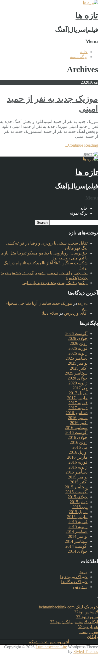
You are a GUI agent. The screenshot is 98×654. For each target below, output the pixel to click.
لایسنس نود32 (86, 612)
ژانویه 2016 (78, 467)
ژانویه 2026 (78, 353)
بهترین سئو (88, 632)
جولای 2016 (78, 437)
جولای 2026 (78, 338)
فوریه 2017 (78, 403)
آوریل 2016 (78, 452)
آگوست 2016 (76, 432)
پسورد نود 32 (87, 617)
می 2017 (80, 388)
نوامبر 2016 (78, 417)
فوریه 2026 (78, 348)
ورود (83, 572)
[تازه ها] (90, 2)
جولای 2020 (78, 378)
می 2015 (80, 506)
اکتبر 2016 (79, 422)
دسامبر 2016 (77, 412)
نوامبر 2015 (78, 477)
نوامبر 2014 (78, 536)
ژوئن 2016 (79, 442)
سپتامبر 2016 (76, 427)
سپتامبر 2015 (76, 487)
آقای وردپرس (76, 313)
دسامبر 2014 (77, 531)
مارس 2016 (77, 457)
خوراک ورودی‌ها (74, 577)
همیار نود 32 (88, 627)
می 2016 (80, 447)
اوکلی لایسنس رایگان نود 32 (74, 622)
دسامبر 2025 (77, 358)
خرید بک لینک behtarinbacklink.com (68, 607)
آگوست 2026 (76, 333)
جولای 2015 (78, 497)
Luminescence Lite (51, 647)
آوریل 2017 (78, 393)
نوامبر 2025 (78, 363)
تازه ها (87, 15)
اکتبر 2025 (79, 368)
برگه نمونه (79, 56)
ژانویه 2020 (78, 383)
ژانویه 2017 (78, 408)
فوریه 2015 (78, 521)
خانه (84, 51)
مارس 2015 (77, 516)
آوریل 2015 (78, 511)
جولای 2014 (78, 551)
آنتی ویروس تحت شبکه (49, 642)
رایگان (92, 636)
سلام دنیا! (50, 313)
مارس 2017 (77, 398)
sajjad (83, 303)
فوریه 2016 (78, 462)
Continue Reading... (81, 145)
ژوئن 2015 (79, 502)
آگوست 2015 (76, 492)
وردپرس (80, 586)
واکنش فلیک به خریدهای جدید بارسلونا (55, 283)
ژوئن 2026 (79, 343)
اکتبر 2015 (79, 482)
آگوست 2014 (76, 546)
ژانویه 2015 (78, 526)
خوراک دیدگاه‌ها (74, 582)
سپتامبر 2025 (76, 373)
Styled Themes (85, 651)
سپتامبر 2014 (76, 541)
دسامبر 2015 (77, 472)
